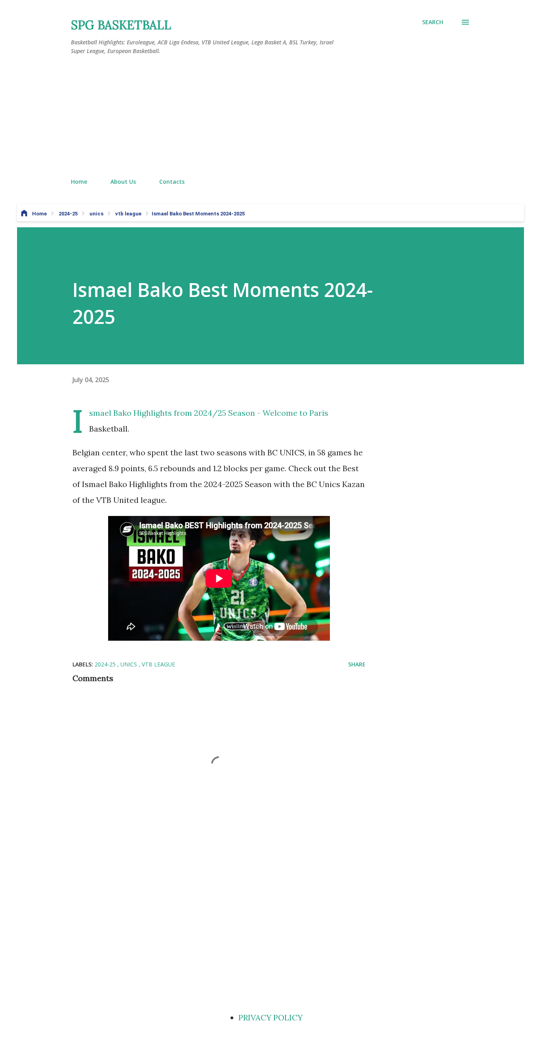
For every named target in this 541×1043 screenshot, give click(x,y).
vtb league (158, 664)
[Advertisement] (270, 116)
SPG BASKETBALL (121, 24)
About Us (123, 181)
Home (79, 181)
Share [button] (357, 664)
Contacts (172, 181)
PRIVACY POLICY (270, 1017)
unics (129, 664)
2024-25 (106, 664)
